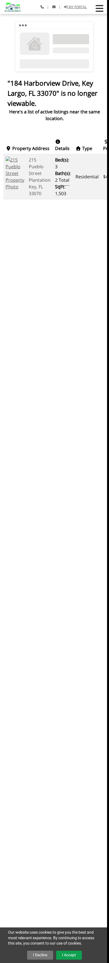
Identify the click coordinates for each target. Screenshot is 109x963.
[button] (99, 8)
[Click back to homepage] (10, 6)
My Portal (77, 6)
